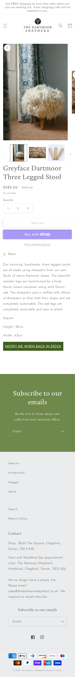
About (12, 491)
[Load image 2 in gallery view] (37, 152)
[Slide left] (4, 154)
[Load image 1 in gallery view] (18, 152)
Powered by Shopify (53, 670)
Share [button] (12, 254)
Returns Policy (17, 518)
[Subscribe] (61, 431)
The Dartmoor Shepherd (32, 670)
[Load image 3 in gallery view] (56, 152)
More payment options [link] (38, 244)
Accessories (16, 472)
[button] (5, 25)
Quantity (8, 200)
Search (13, 509)
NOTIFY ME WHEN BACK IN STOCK (33, 346)
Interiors (13, 463)
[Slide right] (70, 154)
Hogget (13, 482)
